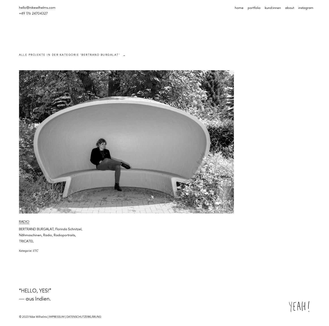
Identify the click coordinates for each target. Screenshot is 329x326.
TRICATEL (26, 241)
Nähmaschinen (30, 235)
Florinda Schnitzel (68, 229)
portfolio (254, 8)
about (289, 8)
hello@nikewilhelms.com (37, 8)
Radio (47, 235)
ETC (35, 250)
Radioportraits (64, 235)
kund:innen (273, 8)
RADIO (24, 222)
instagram (305, 8)
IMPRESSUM (56, 316)
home (239, 8)
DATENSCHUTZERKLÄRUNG (83, 316)
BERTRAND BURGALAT (36, 229)
